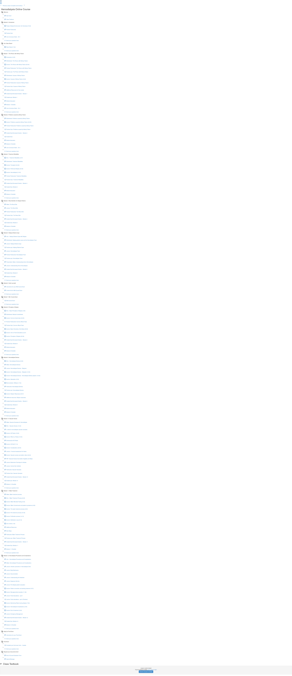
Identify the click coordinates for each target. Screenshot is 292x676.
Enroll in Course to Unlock (146, 671)
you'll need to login (152, 669)
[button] (1, 1)
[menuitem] (1, 3)
